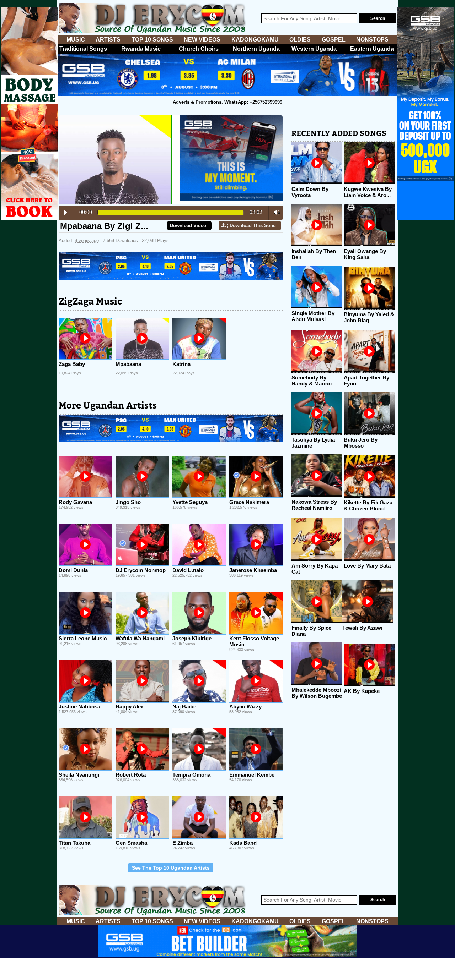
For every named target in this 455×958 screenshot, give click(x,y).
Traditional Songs (83, 49)
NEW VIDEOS (202, 40)
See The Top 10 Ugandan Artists (171, 868)
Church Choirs (199, 49)
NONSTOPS (372, 40)
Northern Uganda (256, 49)
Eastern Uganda (372, 49)
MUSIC (75, 40)
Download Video (188, 225)
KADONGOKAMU (255, 40)
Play (65, 212)
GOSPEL (334, 40)
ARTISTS (108, 40)
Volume (274, 212)
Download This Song (253, 225)
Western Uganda (314, 49)
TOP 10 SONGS (152, 40)
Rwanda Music (141, 49)
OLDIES (300, 40)
